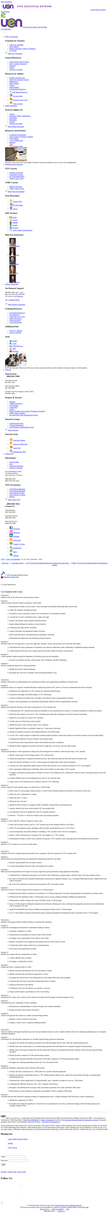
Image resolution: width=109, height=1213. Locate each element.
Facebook (16, 529)
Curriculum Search (17, 563)
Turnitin (12, 122)
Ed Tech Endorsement (16, 176)
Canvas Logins (18, 146)
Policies (12, 497)
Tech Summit (13, 405)
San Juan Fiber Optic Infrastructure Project (23, 415)
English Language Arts (17, 78)
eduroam (12, 402)
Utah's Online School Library (19, 62)
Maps (15, 552)
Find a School (18, 104)
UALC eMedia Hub (16, 140)
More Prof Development (16, 191)
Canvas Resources (15, 322)
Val (17, 273)
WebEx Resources (15, 319)
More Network (13, 430)
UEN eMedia (13, 47)
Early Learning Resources (18, 64)
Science (12, 85)
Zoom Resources (15, 320)
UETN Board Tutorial (16, 493)
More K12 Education (15, 53)
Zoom (14, 343)
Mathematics (13, 81)
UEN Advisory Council (17, 495)
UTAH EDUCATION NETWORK (53, 11)
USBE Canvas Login (16, 189)
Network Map (14, 462)
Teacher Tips (17, 202)
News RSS (17, 540)
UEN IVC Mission (15, 331)
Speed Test (17, 448)
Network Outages (19, 440)
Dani (17, 255)
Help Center (22, 1172)
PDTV (15, 209)
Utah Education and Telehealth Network (68, 1205)
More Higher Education (16, 126)
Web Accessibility (58, 1209)
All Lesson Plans (47, 563)
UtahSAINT (13, 407)
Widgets (16, 556)
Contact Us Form (19, 544)
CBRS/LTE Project (15, 403)
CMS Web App (17, 346)
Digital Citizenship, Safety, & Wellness (22, 49)
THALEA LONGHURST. (51, 1122)
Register (4, 1172)
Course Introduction (9, 584)
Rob (17, 264)
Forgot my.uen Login (20, 100)
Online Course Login (16, 178)
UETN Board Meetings (17, 489)
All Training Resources (17, 313)
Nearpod (15, 228)
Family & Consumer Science (19, 80)
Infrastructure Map (19, 452)
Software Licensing (15, 69)
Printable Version (11, 577)
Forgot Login (12, 1172)
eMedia (15, 223)
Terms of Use (44, 1209)
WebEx (14, 341)
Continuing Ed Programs (17, 135)
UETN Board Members (17, 491)
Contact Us (61, 1211)
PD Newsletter (18, 205)
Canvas (11, 114)
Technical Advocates (16, 423)
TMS (14, 349)
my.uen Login (18, 96)
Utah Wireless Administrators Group (21, 427)
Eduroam (12, 66)
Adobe (14, 217)
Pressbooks (13, 118)
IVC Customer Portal (12, 300)
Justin (18, 246)
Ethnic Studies (14, 83)
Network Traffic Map (20, 444)
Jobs (10, 464)
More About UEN (14, 500)
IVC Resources (14, 315)
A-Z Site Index (6, 29)
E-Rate (11, 68)
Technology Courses (16, 175)
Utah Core (5, 563)
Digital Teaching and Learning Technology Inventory (27, 411)
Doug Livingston (47, 1120)
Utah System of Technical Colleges (21, 137)
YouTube (15, 351)
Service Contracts (15, 332)
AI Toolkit (12, 50)
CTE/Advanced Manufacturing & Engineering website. (79, 1120)
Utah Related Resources (17, 89)
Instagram (16, 533)
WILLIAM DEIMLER (31, 1120)
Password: (4, 1160)
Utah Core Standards (16, 45)
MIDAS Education (15, 187)
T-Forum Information (16, 425)
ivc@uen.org (18, 296)
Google (14, 225)
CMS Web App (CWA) (17, 317)
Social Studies (14, 87)
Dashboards (17, 548)
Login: (3, 1156)
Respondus (13, 120)
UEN (2, 559)
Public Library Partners (17, 413)
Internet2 (12, 142)
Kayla (18, 282)
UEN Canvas (12, 1148)
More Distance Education (16, 304)
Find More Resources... (20, 92)
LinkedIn (16, 536)
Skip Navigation (6, 2)
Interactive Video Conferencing (19, 116)
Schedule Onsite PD (16, 173)
